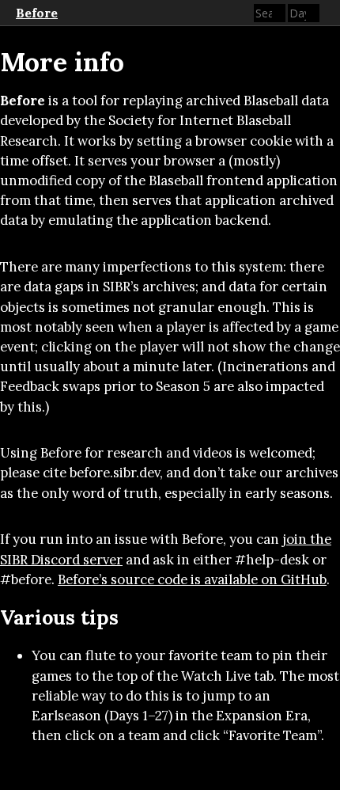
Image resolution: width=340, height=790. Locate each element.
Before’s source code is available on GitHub (192, 579)
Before (37, 13)
